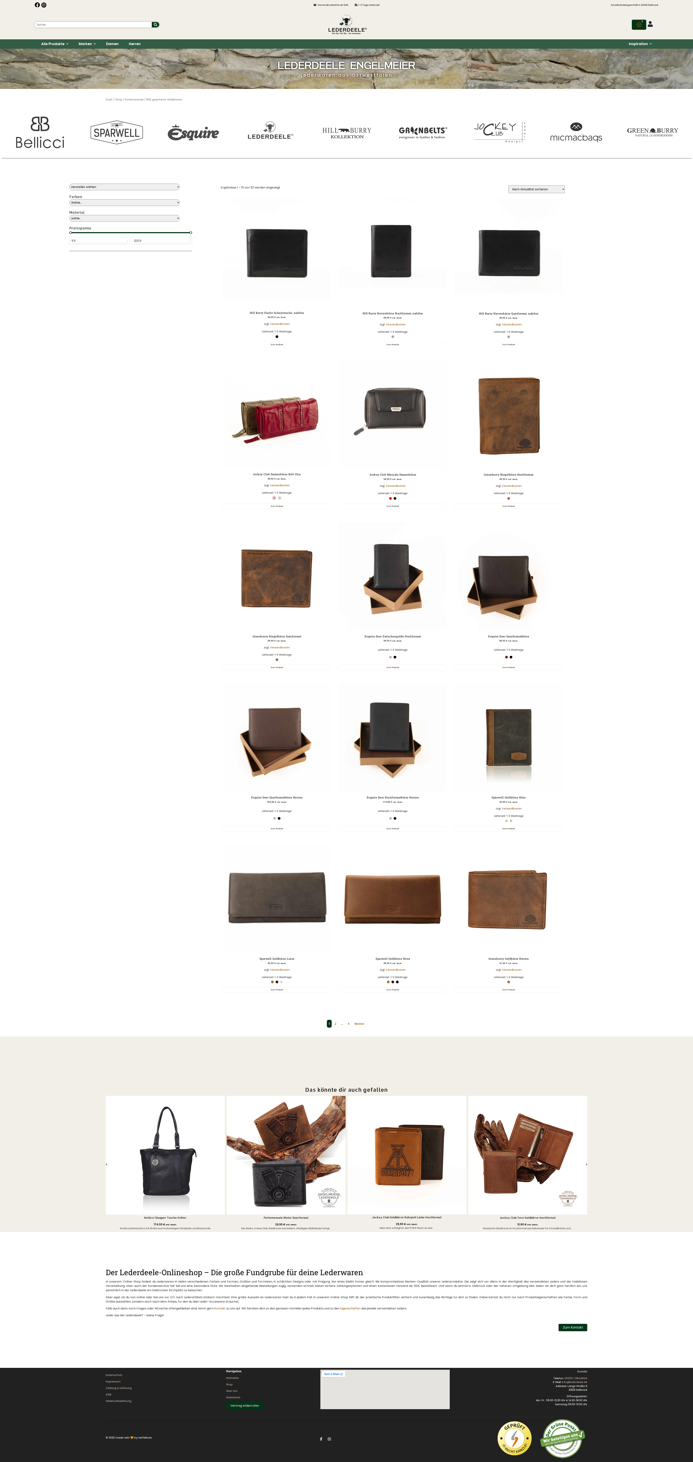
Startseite (232, 1378)
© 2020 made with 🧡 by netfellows (129, 1437)
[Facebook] (37, 5)
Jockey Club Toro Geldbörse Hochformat (407, 1217)
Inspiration (638, 43)
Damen (112, 43)
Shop (118, 99)
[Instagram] (43, 5)
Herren (135, 43)
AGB (108, 1394)
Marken (85, 43)
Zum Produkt (277, 344)
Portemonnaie (134, 99)
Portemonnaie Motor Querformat (165, 1217)
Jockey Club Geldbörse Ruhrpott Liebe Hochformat (286, 1217)
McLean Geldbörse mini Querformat (528, 1217)
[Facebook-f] (321, 1439)
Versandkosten (280, 324)
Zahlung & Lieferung (119, 1388)
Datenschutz (114, 1375)
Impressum (113, 1381)
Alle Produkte (52, 43)
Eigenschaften (350, 1308)
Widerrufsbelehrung (118, 1401)
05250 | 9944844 (576, 1378)
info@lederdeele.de (574, 1382)
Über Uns (231, 1391)
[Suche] (155, 24)
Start (109, 99)
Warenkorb (233, 1397)
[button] (106, 1164)
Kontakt (220, 1308)
